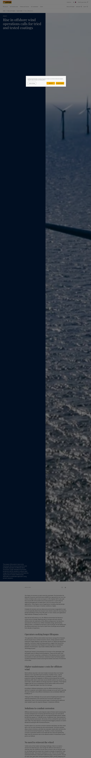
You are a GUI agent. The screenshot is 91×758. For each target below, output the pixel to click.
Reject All (50, 83)
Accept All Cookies (60, 83)
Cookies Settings (32, 83)
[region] (46, 81)
